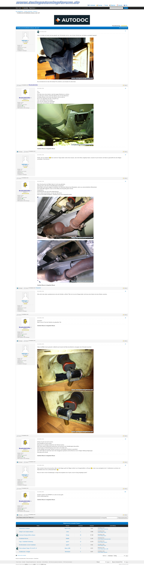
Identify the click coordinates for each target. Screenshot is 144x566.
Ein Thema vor (30, 517)
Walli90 (67, 538)
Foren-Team (18, 562)
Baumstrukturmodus (123, 27)
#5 (125, 291)
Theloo (105, 532)
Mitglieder (113, 5)
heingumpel (38, 287)
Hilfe (126, 5)
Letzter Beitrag (100, 532)
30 (80, 535)
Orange (67, 535)
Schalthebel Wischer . (24, 538)
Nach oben (39, 562)
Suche (106, 5)
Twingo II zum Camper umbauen (26, 531)
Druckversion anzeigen (22, 555)
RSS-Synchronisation (67, 562)
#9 (125, 465)
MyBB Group (43, 564)
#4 (125, 181)
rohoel (105, 545)
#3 (125, 154)
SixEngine (25, 40)
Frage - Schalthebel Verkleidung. (26, 541)
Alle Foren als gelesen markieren (55, 562)
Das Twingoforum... (20, 11)
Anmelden (25, 8)
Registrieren (32, 8)
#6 (125, 317)
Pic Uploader (92, 5)
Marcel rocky (67, 528)
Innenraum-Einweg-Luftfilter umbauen (27, 535)
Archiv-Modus (45, 562)
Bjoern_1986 (67, 548)
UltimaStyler (67, 551)
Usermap (100, 5)
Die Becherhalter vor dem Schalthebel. (27, 544)
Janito (67, 531)
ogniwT (67, 541)
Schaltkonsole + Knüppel (24, 551)
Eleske (105, 535)
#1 (125, 30)
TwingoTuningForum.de (31, 562)
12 (80, 541)
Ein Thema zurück (21, 517)
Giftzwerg (105, 552)
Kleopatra (105, 542)
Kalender (120, 5)
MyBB (34, 564)
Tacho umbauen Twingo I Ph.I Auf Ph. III (28, 548)
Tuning (25, 11)
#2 (125, 88)
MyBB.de (26, 564)
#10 (125, 491)
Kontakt (23, 562)
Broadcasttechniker (107, 539)
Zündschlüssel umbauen (24, 528)
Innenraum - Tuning (32, 11)
